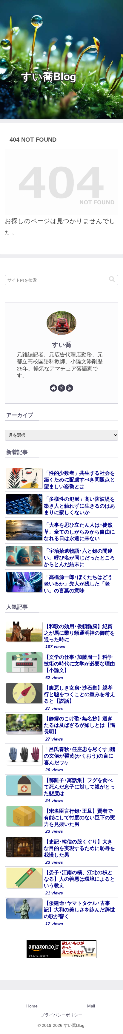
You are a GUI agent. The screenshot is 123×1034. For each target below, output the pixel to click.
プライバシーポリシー (61, 1015)
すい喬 (61, 344)
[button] (112, 279)
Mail (91, 1006)
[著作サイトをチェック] (53, 388)
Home (32, 1006)
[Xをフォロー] (61, 388)
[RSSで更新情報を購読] (69, 388)
